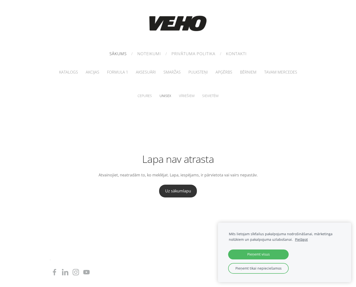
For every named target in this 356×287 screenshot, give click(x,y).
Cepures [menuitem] (145, 95)
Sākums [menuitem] (118, 53)
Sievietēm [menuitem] (210, 95)
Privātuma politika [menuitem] (193, 53)
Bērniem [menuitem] (248, 72)
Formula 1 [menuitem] (117, 72)
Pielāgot (301, 239)
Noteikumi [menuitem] (149, 53)
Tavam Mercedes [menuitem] (280, 72)
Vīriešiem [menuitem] (186, 95)
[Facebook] (54, 272)
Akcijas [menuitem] (92, 72)
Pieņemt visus (258, 254)
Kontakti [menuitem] (236, 53)
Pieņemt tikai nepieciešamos (258, 268)
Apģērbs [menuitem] (224, 72)
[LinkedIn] (65, 272)
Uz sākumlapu (178, 191)
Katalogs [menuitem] (68, 72)
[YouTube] (86, 272)
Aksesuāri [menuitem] (146, 72)
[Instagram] (76, 272)
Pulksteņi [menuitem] (198, 72)
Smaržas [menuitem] (172, 72)
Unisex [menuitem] (165, 95)
